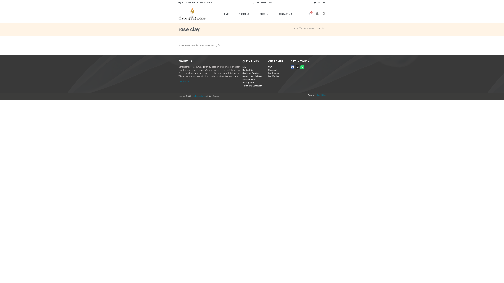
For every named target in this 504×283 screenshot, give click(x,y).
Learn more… (184, 81)
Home (226, 14)
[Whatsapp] (324, 2)
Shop (262, 14)
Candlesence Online (198, 96)
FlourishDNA (321, 95)
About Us (244, 14)
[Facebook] (314, 2)
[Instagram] (319, 2)
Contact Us (285, 14)
